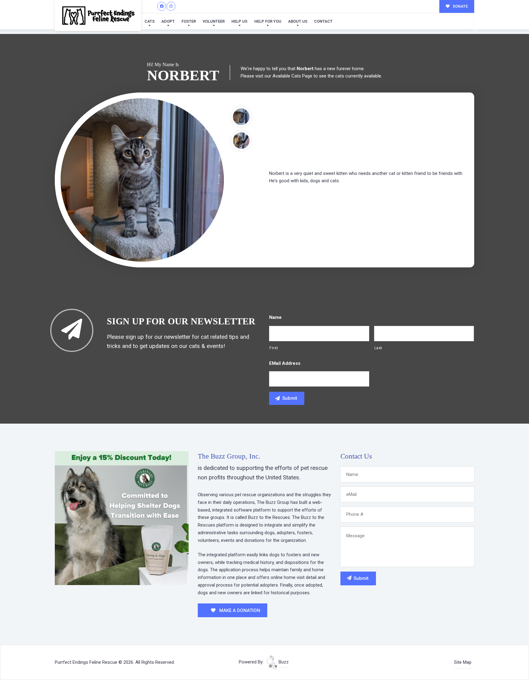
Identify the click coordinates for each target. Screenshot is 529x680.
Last (378, 348)
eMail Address (284, 363)
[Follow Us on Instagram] (171, 6)
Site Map (462, 662)
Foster (189, 21)
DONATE (460, 6)
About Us (297, 21)
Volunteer (214, 21)
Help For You (267, 21)
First (273, 348)
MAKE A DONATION (239, 610)
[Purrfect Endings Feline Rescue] (98, 15)
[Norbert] (142, 180)
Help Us (239, 21)
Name (275, 317)
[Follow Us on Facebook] (161, 6)
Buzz (283, 662)
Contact (323, 21)
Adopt (168, 21)
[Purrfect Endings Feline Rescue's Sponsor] (122, 517)
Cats (149, 21)
